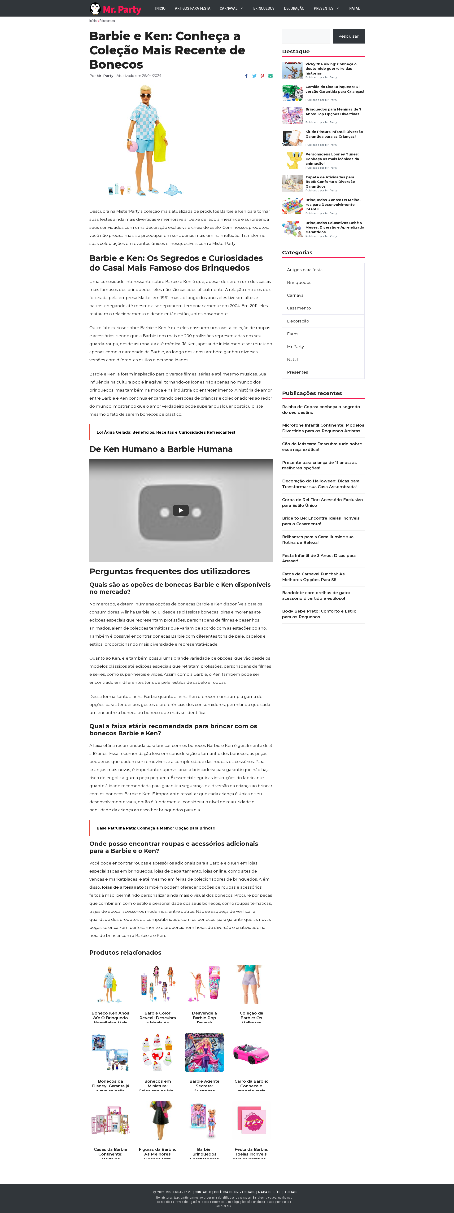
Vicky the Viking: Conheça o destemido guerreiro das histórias (331, 68)
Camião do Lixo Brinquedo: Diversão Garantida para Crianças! (335, 89)
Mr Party (295, 346)
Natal (354, 8)
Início (93, 21)
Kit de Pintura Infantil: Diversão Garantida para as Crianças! (334, 134)
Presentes (323, 8)
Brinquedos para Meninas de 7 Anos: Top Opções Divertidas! (334, 111)
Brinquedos (264, 8)
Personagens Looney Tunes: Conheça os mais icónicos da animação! (332, 159)
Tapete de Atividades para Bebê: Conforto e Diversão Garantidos (330, 182)
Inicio (160, 8)
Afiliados (292, 1192)
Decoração (294, 8)
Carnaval (228, 8)
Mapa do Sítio (270, 1192)
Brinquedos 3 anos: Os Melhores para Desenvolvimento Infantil (333, 204)
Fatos (292, 333)
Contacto (203, 1192)
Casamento (299, 308)
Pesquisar (348, 36)
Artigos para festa (192, 8)
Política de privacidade (234, 1192)
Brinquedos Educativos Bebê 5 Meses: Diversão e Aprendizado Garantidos (335, 227)
